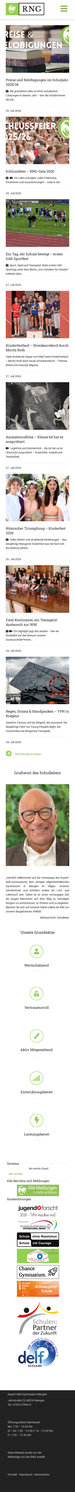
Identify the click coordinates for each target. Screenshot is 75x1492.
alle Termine (16, 1173)
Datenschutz (41, 1474)
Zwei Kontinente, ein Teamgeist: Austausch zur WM (32, 622)
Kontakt (12, 1474)
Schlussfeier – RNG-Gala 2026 (30, 171)
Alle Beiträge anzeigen (28, 754)
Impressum (25, 1474)
